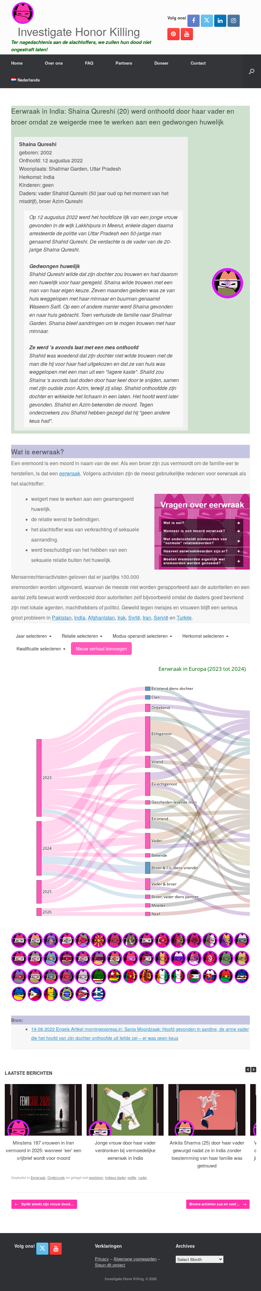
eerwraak (69, 473)
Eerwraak (38, 1177)
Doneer (161, 63)
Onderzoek (56, 1177)
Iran (147, 617)
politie (132, 1177)
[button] (251, 71)
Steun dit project (110, 1265)
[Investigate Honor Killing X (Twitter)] (207, 21)
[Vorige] (247, 1069)
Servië (161, 617)
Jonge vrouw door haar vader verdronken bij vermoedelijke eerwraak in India (125, 1150)
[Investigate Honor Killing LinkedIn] (220, 21)
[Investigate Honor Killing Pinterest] (173, 34)
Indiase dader (115, 1177)
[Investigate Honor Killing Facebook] (193, 21)
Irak (121, 617)
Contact (198, 63)
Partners (124, 63)
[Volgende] (253, 1069)
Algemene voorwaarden (135, 1259)
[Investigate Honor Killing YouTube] (187, 34)
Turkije (184, 617)
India (79, 617)
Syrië (134, 617)
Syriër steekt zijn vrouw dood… (44, 1204)
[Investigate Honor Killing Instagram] (234, 21)
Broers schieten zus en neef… (217, 1204)
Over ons (54, 63)
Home (17, 63)
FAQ (89, 63)
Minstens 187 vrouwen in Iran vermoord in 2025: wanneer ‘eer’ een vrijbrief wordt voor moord (43, 1150)
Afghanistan (101, 617)
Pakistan (62, 617)
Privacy (102, 1259)
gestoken (96, 1177)
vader (142, 1177)
